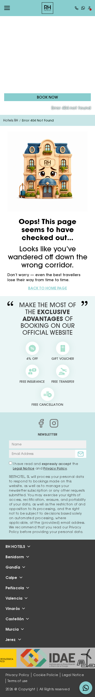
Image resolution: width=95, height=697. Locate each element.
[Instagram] (54, 423)
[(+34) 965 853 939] (76, 8)
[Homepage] (47, 8)
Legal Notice (24, 468)
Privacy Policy (55, 468)
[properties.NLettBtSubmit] (80, 454)
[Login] (89, 8)
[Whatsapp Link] (83, 8)
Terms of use (18, 681)
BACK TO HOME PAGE (47, 288)
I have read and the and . (45, 466)
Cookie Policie (45, 675)
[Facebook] (41, 423)
